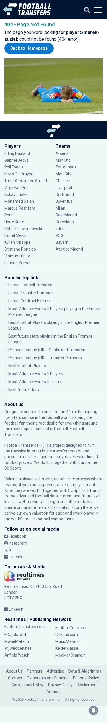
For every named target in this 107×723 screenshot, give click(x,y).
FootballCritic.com (71, 627)
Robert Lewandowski (23, 228)
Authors (53, 691)
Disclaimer (86, 685)
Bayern (62, 242)
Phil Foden (13, 167)
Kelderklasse (66, 648)
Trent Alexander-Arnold (25, 180)
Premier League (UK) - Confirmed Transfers (47, 350)
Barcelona (65, 222)
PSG (59, 235)
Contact (15, 678)
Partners (35, 671)
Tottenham (66, 167)
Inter (60, 228)
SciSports (13, 468)
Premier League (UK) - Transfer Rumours (45, 358)
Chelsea (63, 180)
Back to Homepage (29, 48)
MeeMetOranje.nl (70, 655)
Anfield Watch (16, 655)
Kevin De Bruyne (18, 174)
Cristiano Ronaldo (20, 249)
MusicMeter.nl (67, 641)
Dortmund (65, 194)
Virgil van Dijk (16, 187)
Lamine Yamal (17, 263)
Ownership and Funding (48, 678)
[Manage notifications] (93, 710)
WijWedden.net (17, 648)
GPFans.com (66, 634)
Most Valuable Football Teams (35, 381)
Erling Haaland (17, 153)
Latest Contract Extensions (32, 300)
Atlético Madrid (69, 249)
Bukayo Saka (16, 194)
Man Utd (63, 160)
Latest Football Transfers (30, 285)
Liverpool (64, 187)
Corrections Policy (27, 685)
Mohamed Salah (19, 201)
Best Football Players (27, 365)
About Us (14, 671)
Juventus (64, 201)
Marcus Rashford (19, 208)
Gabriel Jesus (16, 160)
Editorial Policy (86, 678)
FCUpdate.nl (15, 634)
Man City (63, 174)
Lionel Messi (15, 235)
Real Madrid (66, 215)
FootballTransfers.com (24, 626)
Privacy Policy (60, 685)
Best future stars (23, 389)
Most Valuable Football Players (35, 373)
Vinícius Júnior (17, 256)
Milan (60, 208)
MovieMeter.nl (17, 641)
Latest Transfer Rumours (31, 293)
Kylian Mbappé (17, 242)
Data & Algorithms (84, 671)
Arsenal (63, 153)
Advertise (55, 671)
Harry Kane (14, 222)
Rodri (9, 215)
